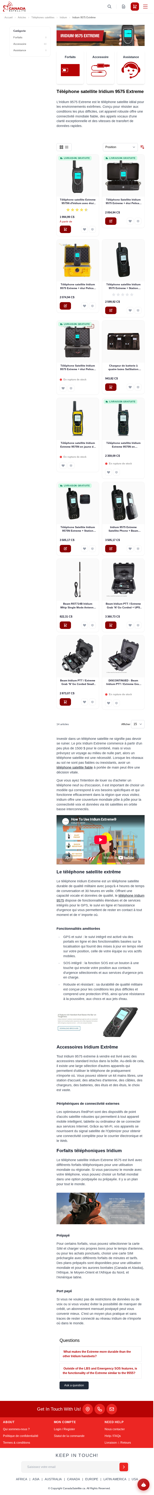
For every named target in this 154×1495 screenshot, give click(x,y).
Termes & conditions (16, 1442)
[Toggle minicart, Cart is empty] (135, 6)
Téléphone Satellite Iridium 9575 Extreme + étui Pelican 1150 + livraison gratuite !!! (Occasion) (77, 367)
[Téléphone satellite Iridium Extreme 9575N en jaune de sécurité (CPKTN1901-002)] (78, 419)
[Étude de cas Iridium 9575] (101, 1208)
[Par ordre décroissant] (142, 147)
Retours (125, 1442)
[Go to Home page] (14, 6)
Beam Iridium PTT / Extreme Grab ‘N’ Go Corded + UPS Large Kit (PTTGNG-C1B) (123, 605)
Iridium (63, 17)
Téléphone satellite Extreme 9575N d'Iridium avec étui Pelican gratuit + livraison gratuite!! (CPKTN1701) (78, 201)
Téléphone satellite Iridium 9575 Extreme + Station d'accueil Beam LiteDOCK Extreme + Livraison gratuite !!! (123, 286)
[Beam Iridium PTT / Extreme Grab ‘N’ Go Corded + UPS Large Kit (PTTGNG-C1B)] (123, 580)
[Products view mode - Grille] (61, 147)
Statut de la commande (69, 1435)
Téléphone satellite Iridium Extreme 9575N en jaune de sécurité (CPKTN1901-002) (77, 445)
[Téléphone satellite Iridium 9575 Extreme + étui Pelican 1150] (78, 260)
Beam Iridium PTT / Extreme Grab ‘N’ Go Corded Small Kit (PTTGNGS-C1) (77, 682)
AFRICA (21, 1479)
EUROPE (91, 1479)
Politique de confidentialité (20, 1435)
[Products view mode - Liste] (66, 147)
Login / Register (64, 1429)
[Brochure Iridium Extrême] (101, 1022)
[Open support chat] (143, 1485)
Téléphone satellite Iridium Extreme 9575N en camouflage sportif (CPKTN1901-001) (123, 445)
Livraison (111, 1442)
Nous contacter (115, 1429)
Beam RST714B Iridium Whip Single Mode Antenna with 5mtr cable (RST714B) (77, 605)
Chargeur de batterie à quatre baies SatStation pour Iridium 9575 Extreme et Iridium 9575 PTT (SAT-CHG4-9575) (123, 367)
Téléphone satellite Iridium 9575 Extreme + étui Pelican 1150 (77, 286)
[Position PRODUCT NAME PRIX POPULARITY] (120, 147)
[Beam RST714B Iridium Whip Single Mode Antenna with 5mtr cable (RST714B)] (78, 580)
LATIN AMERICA (114, 1479)
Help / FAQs (113, 1435)
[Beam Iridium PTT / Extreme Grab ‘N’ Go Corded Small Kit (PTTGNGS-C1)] (78, 656)
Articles (22, 17)
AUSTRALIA (53, 1479)
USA (135, 1479)
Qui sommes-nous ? (16, 1429)
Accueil (9, 17)
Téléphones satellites (42, 17)
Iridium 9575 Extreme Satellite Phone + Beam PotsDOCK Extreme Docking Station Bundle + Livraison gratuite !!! (123, 529)
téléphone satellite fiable (75, 767)
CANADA (73, 1479)
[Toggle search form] (109, 6)
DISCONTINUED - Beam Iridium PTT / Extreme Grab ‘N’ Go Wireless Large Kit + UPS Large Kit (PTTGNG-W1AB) (123, 682)
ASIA (35, 1479)
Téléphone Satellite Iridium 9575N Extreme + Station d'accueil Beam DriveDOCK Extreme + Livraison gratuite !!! (78, 529)
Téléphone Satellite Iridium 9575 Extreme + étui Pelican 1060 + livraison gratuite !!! (123, 201)
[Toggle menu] (145, 6)
